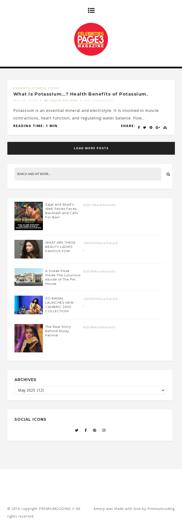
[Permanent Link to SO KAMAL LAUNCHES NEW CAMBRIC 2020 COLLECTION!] (28, 313)
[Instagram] (104, 430)
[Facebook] (86, 430)
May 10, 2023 (25, 100)
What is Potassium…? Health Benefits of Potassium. (80, 94)
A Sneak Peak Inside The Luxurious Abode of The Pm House (63, 277)
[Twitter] (77, 430)
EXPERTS (21, 88)
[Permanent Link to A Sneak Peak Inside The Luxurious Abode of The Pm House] (28, 284)
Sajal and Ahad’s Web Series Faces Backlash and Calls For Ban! (61, 210)
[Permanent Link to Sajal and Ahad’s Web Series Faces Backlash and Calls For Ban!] (28, 228)
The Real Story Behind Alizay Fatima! (58, 331)
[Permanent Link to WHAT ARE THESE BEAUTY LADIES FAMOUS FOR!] (28, 257)
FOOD (53, 88)
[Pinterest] (94, 430)
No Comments (99, 100)
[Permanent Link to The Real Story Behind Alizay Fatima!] (28, 351)
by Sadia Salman (61, 100)
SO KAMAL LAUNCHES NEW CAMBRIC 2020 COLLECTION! (59, 304)
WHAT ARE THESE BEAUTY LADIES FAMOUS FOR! (60, 247)
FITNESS (39, 88)
